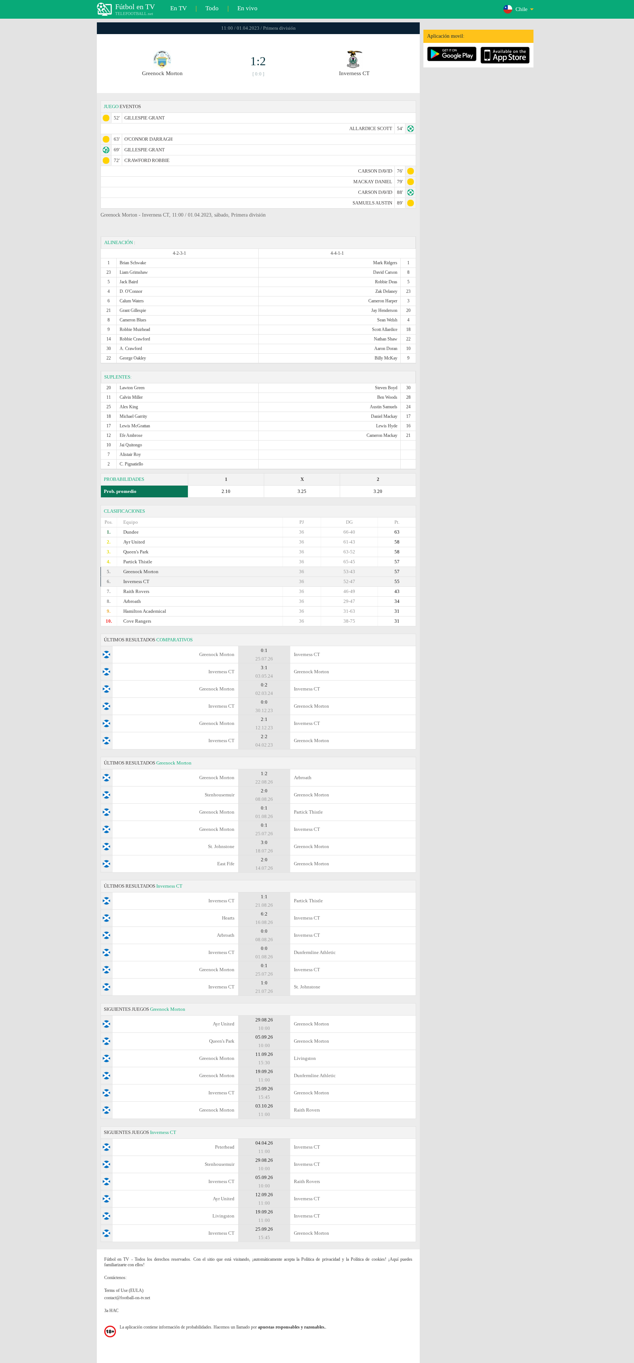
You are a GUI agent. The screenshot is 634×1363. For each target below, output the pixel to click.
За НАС (111, 1310)
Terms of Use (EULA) (123, 1290)
